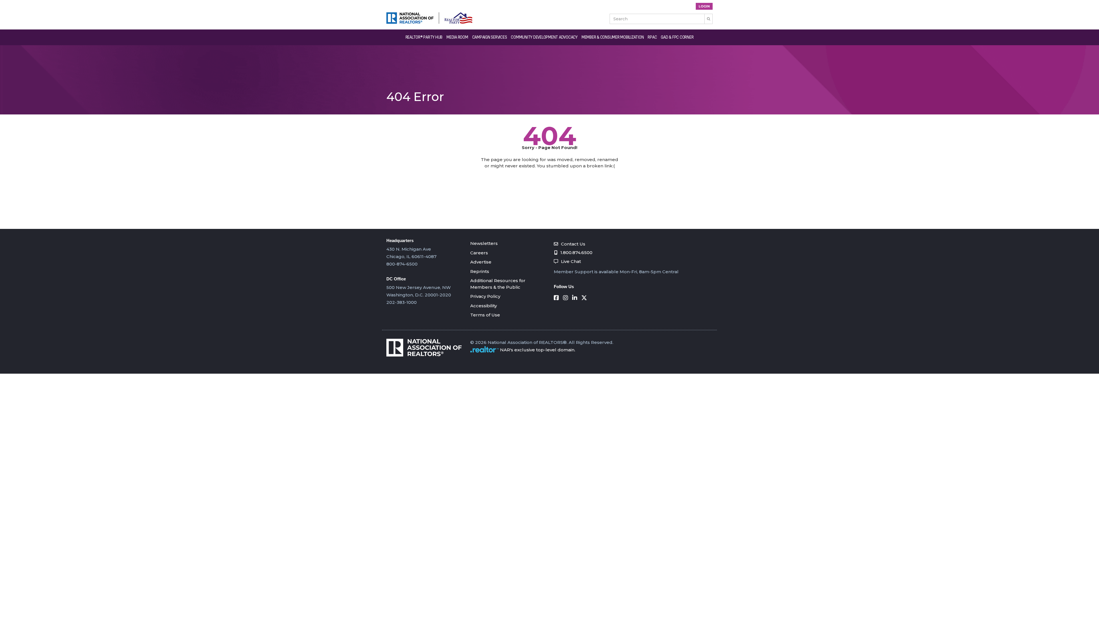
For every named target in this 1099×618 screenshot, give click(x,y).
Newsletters (484, 243)
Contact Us (573, 244)
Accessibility (483, 305)
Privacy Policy (485, 296)
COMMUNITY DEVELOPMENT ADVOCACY (544, 37)
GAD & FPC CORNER (677, 37)
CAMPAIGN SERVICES (489, 37)
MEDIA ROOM (457, 37)
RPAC (652, 37)
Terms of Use (485, 315)
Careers (479, 252)
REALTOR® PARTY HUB (424, 37)
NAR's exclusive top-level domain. (537, 349)
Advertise (480, 262)
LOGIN (704, 6)
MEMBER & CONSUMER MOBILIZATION (613, 37)
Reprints (479, 271)
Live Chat (571, 261)
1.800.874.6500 (576, 252)
